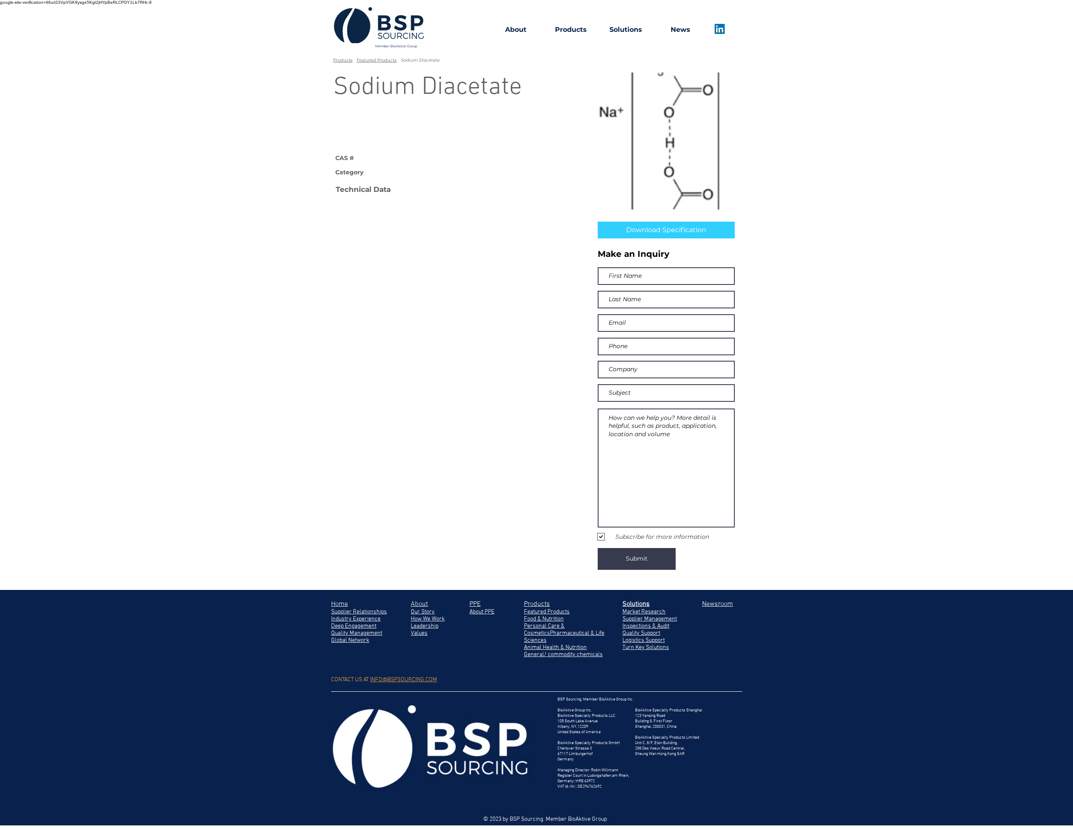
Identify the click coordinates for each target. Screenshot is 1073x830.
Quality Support (641, 633)
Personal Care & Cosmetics (544, 630)
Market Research (644, 611)
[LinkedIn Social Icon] (720, 29)
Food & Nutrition (544, 619)
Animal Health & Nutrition (555, 647)
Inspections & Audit (645, 626)
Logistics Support (643, 640)
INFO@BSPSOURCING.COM (403, 679)
